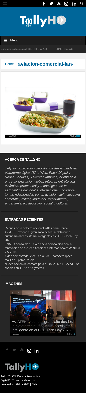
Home (9, 64)
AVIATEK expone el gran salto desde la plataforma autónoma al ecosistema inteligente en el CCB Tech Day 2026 (41, 236)
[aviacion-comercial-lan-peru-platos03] (43, 112)
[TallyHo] (43, 21)
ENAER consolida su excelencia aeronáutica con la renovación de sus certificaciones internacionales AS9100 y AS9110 (42, 248)
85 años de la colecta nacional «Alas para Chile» (36, 228)
